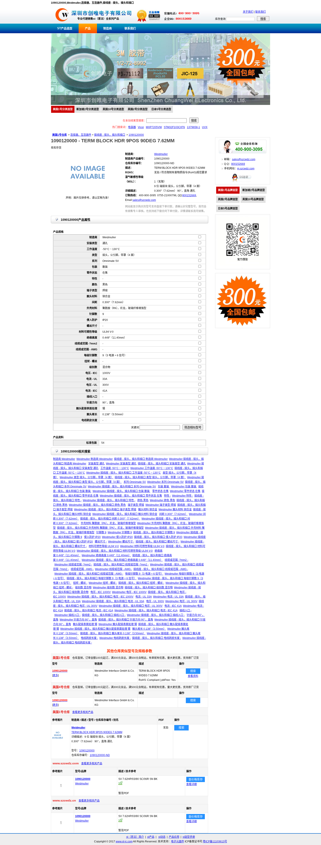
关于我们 (248, 11)
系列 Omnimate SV (135, 481)
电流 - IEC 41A (173, 605)
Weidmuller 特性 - (182, 495)
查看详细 (191, 784)
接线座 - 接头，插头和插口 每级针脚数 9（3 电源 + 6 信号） (101, 578)
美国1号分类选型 (63, 109)
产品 (88, 28)
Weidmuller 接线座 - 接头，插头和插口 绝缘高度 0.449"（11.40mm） (122, 560)
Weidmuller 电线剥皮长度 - (115, 638)
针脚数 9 (101, 532)
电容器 (132, 127)
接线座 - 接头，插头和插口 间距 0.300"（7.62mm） (110, 518)
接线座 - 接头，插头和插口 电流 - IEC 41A (88, 610)
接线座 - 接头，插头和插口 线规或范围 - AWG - (160, 569)
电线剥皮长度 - (89, 638)
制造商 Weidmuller (64, 459)
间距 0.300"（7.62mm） (173, 514)
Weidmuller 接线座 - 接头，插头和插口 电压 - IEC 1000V (100, 596)
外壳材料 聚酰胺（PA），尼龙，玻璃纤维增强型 (108, 523)
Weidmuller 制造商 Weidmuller (94, 459)
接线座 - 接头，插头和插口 (109, 134)
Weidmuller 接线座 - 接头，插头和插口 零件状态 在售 (131, 495)
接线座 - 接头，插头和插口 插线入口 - (104, 615)
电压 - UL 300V (155, 601)
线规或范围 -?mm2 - (176, 560)
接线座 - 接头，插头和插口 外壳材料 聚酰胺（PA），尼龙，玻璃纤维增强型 (100, 527)
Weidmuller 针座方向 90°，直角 (78, 619)
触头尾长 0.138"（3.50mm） (149, 628)
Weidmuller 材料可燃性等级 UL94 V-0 (142, 546)
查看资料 (193, 676)
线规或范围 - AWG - (82, 569)
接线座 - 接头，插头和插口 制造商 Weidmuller (141, 459)
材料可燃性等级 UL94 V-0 (104, 546)
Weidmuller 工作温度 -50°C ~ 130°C (151, 468)
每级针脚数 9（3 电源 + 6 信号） (144, 573)
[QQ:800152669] (242, 181)
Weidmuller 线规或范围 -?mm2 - (73, 564)
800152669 (189, 195)
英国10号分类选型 (113, 109)
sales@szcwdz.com (144, 200)
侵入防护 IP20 (92, 537)
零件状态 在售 (160, 491)
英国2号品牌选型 (228, 199)
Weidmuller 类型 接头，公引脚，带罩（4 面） (86, 477)
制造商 (107, 28)
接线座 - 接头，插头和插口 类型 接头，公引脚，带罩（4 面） (150, 477)
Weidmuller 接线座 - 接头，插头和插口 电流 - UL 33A (113, 601)
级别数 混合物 (83, 587)
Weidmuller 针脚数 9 (120, 532)
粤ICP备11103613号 (215, 841)
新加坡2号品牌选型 (253, 190)
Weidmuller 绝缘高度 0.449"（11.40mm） (106, 555)
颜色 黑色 (142, 500)
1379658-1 (193, 127)
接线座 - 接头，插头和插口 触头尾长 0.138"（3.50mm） (112, 633)
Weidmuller (82, 783)
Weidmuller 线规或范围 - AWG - (113, 569)
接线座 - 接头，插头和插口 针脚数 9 (154, 532)
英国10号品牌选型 (253, 199)
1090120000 (136, 134)
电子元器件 (177, 841)
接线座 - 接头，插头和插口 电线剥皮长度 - (156, 638)
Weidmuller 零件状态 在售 (185, 491)
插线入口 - (185, 610)
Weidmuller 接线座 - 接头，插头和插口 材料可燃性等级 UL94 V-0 (115, 550)
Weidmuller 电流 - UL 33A (168, 596)
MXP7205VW (154, 127)
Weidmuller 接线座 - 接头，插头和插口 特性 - (109, 500)
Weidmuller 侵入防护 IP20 (117, 537)
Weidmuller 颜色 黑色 (162, 500)
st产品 (150, 836)
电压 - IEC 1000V (100, 592)
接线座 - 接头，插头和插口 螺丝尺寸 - (157, 541)
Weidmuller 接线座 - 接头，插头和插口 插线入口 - (156, 615)
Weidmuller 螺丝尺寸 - (121, 541)
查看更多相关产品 (82, 712)
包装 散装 (164, 486)
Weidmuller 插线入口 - (67, 615)
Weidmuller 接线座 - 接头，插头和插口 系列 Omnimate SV (122, 486)
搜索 (193, 671)
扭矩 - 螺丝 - (80, 582)
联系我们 (260, 11)
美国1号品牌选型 (228, 190)
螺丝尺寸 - (101, 541)
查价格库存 (195, 779)
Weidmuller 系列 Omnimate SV (165, 481)
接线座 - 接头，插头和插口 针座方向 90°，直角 (125, 619)
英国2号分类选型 (138, 109)
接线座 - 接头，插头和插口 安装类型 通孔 (162, 463)
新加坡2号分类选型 (87, 109)
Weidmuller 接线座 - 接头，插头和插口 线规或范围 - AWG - (88, 573)
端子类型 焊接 (136, 504)
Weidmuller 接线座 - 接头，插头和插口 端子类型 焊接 (105, 509)
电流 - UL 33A (143, 596)
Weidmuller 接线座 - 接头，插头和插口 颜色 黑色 (97, 504)
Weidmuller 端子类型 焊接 (160, 504)
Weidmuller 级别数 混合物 (108, 587)
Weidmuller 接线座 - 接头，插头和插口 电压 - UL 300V (130, 605)
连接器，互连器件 (80, 134)
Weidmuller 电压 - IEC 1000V (129, 592)
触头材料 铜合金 (147, 509)
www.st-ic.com (124, 841)
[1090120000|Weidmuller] (61, 793)
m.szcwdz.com (245, 168)
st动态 (162, 836)
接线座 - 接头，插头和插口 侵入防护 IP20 (158, 537)
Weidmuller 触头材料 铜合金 (175, 509)
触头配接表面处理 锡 (85, 624)
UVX (204, 127)
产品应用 (174, 836)
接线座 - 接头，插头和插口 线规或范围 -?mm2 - (121, 564)
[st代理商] (62, 22)
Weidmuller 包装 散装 (184, 486)
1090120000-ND (100, 755)
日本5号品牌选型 (228, 208)
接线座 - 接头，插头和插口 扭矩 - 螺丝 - (141, 582)
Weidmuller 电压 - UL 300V (181, 601)
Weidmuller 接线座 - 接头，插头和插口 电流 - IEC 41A (146, 610)
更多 (55, 675)
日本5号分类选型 (161, 109)
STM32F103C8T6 (174, 127)
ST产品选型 (64, 28)
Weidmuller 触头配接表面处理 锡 (117, 624)
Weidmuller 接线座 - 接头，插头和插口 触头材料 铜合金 (124, 514)
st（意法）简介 (135, 836)
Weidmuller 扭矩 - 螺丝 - (103, 582)
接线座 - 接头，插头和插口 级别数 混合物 (149, 587)
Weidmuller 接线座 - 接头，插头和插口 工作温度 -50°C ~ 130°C (123, 472)
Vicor (141, 127)
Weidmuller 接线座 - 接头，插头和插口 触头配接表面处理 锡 (95, 628)
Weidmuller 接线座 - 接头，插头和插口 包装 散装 (121, 491)
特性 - (167, 495)
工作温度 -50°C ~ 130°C (114, 468)
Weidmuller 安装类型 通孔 (121, 463)
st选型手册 (189, 836)
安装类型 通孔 (96, 463)
